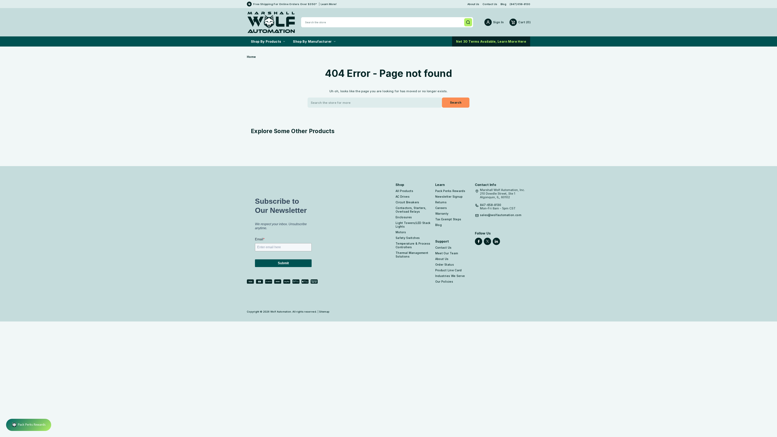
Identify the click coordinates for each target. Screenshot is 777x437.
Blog (503, 4)
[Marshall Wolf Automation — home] (271, 22)
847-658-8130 (490, 205)
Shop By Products (266, 41)
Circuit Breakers (407, 202)
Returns (441, 202)
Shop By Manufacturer (312, 41)
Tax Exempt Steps (448, 219)
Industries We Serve (450, 276)
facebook (478, 241)
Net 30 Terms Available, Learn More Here (491, 41)
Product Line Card (448, 270)
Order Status (444, 264)
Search (468, 22)
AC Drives (403, 196)
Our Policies (444, 281)
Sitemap (324, 311)
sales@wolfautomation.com (500, 215)
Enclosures (404, 217)
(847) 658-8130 (520, 4)
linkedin (496, 241)
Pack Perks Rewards (450, 191)
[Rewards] (28, 425)
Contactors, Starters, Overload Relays (411, 209)
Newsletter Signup (449, 196)
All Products (404, 191)
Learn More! (329, 4)
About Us (473, 4)
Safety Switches (408, 238)
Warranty (442, 213)
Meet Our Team (446, 253)
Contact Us (490, 4)
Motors (401, 232)
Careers (441, 208)
